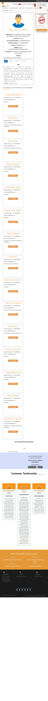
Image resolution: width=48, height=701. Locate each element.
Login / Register (42, 5)
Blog (38, 583)
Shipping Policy (38, 582)
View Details (13, 106)
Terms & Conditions (29, 582)
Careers (28, 583)
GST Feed (23, 61)
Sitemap (44, 582)
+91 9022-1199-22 (38, 563)
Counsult (17, 61)
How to (11, 10)
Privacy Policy (43, 583)
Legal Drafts (37, 8)
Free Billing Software (41, 4)
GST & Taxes (21, 8)
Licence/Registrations (14, 8)
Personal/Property (5, 10)
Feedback (11, 61)
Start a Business (5, 8)
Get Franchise (15, 4)
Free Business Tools (29, 8)
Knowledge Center (42, 1)
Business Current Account (28, 4)
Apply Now (42, 29)
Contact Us (33, 583)
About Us (24, 583)
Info (6, 61)
